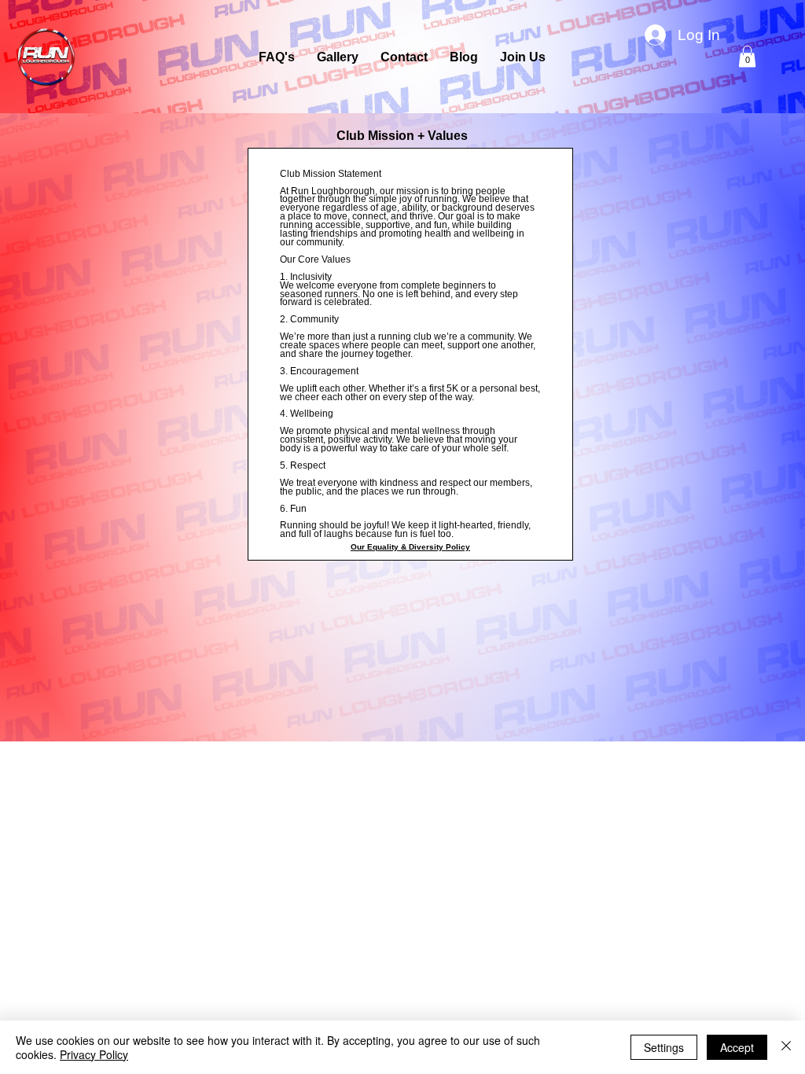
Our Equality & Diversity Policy (410, 547)
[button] (747, 56)
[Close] (786, 1047)
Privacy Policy (94, 1054)
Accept (737, 1047)
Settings (664, 1047)
